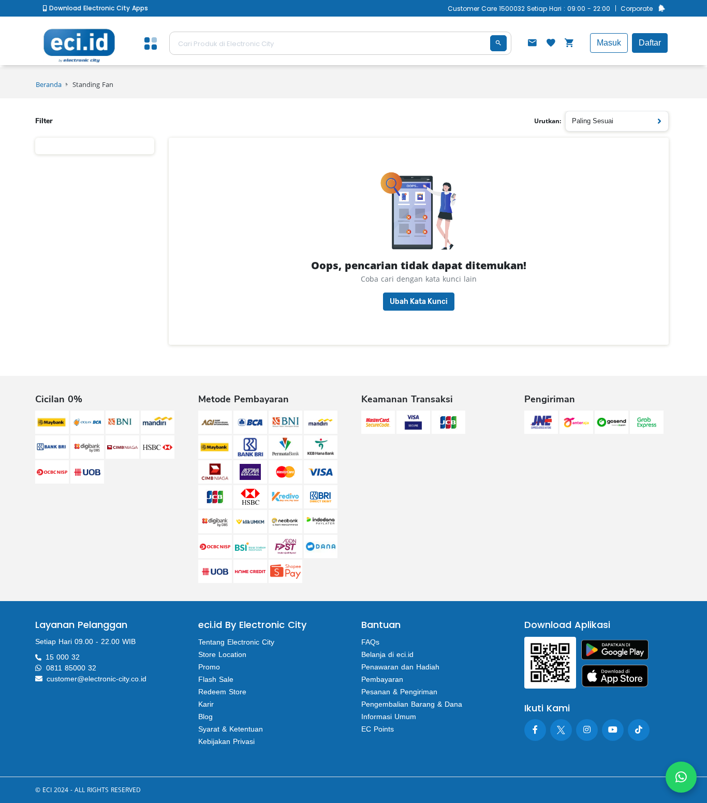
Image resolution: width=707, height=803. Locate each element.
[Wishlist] (551, 44)
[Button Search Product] (498, 43)
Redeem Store (222, 692)
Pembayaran (382, 679)
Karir (206, 704)
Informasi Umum (388, 716)
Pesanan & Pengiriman (399, 692)
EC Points (377, 729)
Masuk (609, 42)
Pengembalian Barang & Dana (411, 704)
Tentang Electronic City (236, 642)
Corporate (637, 8)
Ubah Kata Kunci (419, 301)
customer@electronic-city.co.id (96, 679)
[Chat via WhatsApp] (681, 777)
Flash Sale (215, 679)
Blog (205, 716)
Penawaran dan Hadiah (400, 667)
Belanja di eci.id (387, 654)
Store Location (222, 654)
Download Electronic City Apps (97, 8)
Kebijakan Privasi (226, 741)
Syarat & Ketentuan (230, 729)
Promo (209, 667)
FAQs (370, 642)
